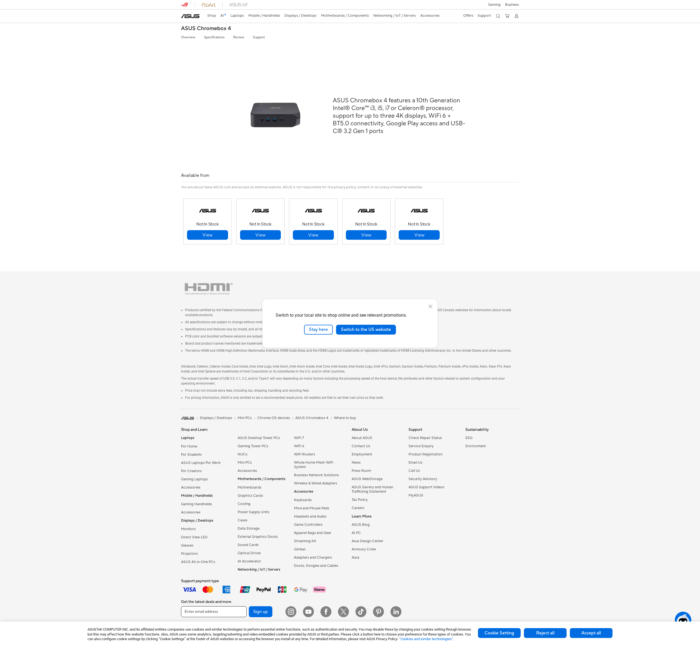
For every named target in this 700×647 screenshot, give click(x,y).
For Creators (191, 471)
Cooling (244, 504)
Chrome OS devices (273, 418)
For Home (189, 446)
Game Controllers (308, 524)
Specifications (214, 37)
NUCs (242, 454)
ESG (468, 438)
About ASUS (362, 438)
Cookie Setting (499, 633)
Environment (475, 446)
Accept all (591, 633)
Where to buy (345, 418)
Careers (358, 508)
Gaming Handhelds (196, 504)
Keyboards (303, 500)
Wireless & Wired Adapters (315, 483)
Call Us (414, 471)
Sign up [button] (260, 611)
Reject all (545, 633)
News (356, 462)
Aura (355, 557)
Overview (188, 37)
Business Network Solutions (316, 475)
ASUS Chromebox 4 (206, 28)
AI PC (356, 533)
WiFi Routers (304, 454)
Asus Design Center (367, 541)
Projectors (189, 553)
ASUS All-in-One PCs (198, 562)
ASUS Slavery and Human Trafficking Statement (372, 489)
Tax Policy (360, 500)
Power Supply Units (253, 512)
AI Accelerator (249, 561)
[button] (494, 4)
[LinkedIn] (395, 611)
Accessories (190, 487)
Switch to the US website (366, 329)
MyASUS (416, 495)
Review (238, 37)
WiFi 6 (299, 446)
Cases (242, 520)
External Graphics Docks (258, 537)
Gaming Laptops (194, 479)
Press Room (361, 471)
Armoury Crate (364, 549)
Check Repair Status (425, 438)
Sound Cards (248, 545)
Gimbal (299, 549)
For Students (191, 454)
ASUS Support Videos (426, 487)
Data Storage (248, 528)
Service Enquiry (421, 446)
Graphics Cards (250, 495)
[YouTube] (308, 611)
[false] (207, 235)
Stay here (318, 329)
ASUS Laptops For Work (201, 463)
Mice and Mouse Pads (311, 508)
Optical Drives (249, 553)
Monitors (188, 529)
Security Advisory (423, 479)
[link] (190, 16)
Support (259, 37)
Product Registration (425, 454)
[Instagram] (290, 611)
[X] (343, 611)
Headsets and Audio (310, 516)
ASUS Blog (361, 524)
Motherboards (249, 487)
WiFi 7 (299, 438)
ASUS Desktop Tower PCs (259, 438)
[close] (430, 306)
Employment (362, 454)
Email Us (415, 462)
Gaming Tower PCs (253, 446)
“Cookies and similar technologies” (426, 639)
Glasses (187, 545)
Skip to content (184, 16)
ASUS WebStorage (367, 479)
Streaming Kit (305, 541)
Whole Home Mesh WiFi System (313, 464)
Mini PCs (245, 462)
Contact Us (361, 446)
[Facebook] (325, 611)
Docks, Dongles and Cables (316, 566)
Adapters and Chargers (313, 557)
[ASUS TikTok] (360, 611)
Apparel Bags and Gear (312, 533)
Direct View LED (194, 537)
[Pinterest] (378, 611)
